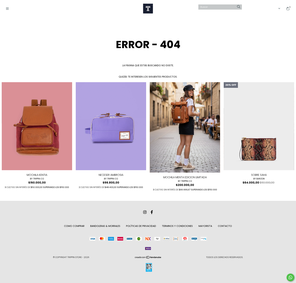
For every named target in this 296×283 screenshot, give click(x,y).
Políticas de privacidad (141, 226)
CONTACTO (225, 226)
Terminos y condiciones (177, 226)
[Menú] (8, 9)
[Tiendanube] (148, 258)
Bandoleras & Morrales (105, 226)
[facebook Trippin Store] (152, 212)
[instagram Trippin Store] (144, 212)
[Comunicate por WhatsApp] (290, 277)
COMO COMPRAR (74, 226)
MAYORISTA (205, 226)
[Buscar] (238, 7)
